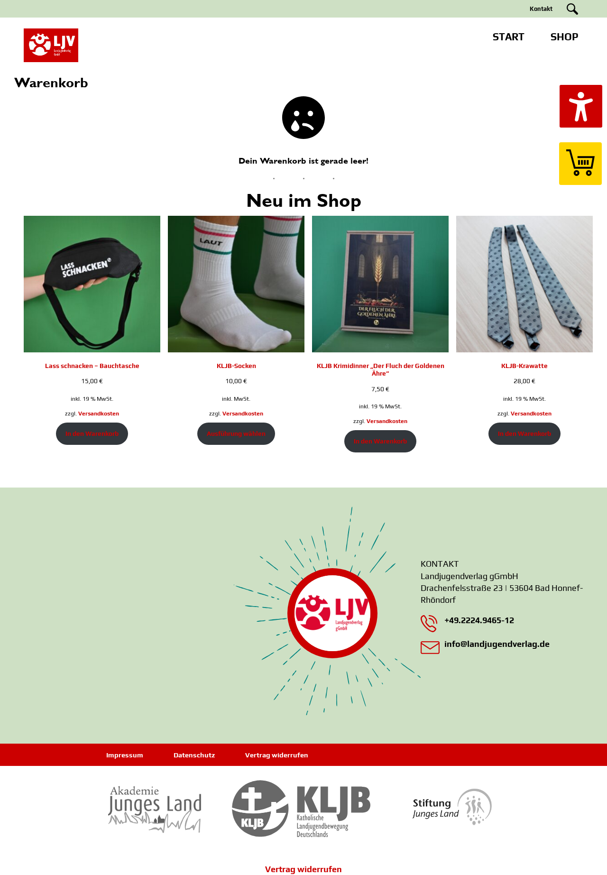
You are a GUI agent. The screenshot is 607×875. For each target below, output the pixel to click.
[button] (581, 106)
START (508, 37)
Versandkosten (98, 413)
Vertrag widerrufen (276, 755)
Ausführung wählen (236, 433)
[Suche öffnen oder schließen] (572, 9)
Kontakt (541, 8)
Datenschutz (194, 755)
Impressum (124, 755)
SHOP (565, 37)
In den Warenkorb (92, 433)
